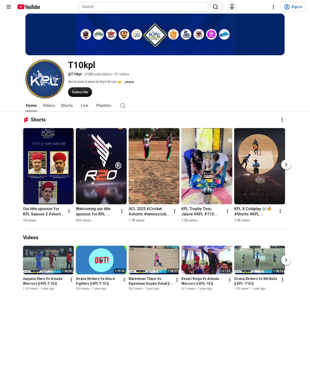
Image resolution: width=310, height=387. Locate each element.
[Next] (286, 164)
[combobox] (144, 7)
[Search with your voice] (232, 7)
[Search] (215, 7)
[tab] (31, 105)
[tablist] (155, 105)
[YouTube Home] (28, 7)
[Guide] (9, 7)
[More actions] (282, 120)
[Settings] (273, 7)
